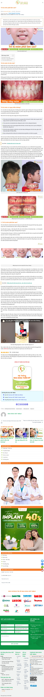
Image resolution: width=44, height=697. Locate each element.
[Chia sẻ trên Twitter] (21, 404)
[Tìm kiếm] (42, 2)
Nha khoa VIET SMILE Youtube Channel (16, 397)
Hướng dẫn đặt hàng (25, 677)
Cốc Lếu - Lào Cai (5, 674)
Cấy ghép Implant (6, 450)
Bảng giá (19, 671)
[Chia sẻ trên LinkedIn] (27, 404)
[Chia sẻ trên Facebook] (19, 404)
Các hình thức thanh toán (26, 682)
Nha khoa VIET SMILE (7, 11)
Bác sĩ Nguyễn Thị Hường (14, 13)
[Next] (41, 529)
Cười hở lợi (5, 457)
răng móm (32, 408)
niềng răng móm (26, 408)
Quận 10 (9, 575)
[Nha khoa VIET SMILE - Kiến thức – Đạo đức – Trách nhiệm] (22, 2)
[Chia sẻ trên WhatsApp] (17, 404)
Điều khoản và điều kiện (26, 687)
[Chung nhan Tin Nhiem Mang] (34, 682)
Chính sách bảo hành (26, 671)
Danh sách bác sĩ (19, 683)
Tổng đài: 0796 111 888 (5, 582)
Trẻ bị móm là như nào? (5, 57)
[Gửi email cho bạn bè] (23, 404)
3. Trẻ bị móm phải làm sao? (6, 60)
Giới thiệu (26, 658)
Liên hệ (25, 660)
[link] (22, 484)
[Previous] (3, 529)
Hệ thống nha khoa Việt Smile (10, 408)
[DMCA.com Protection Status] (33, 678)
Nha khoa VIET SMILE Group (21, 399)
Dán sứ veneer (6, 455)
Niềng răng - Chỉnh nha (7, 448)
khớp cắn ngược (19, 408)
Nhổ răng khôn (6, 459)
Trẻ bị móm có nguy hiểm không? (7, 58)
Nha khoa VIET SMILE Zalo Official (15, 394)
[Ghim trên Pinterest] (25, 404)
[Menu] (1, 2)
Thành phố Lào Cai (4, 578)
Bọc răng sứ (5, 452)
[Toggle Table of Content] (12, 56)
